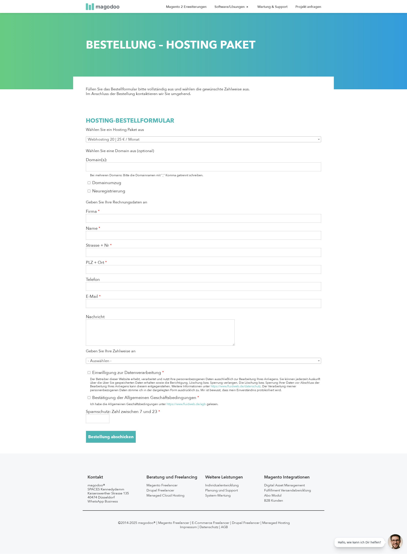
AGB (224, 527)
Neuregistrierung (108, 191)
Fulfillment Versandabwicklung (287, 490)
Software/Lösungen (230, 7)
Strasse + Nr (97, 245)
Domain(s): (96, 159)
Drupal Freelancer (160, 490)
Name (92, 228)
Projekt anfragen (308, 7)
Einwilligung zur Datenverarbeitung (126, 372)
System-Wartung (218, 495)
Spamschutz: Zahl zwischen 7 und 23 (121, 411)
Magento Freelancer (162, 485)
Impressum (188, 527)
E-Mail (92, 296)
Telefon (93, 279)
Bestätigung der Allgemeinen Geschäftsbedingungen (144, 397)
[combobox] (203, 139)
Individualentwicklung (222, 485)
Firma (91, 211)
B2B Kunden (273, 500)
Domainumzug (106, 182)
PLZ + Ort (95, 262)
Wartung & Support (272, 7)
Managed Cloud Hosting (165, 495)
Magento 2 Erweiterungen (186, 7)
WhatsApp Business (103, 501)
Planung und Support (221, 490)
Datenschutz (208, 527)
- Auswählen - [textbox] (100, 361)
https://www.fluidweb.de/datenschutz (236, 386)
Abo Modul (273, 495)
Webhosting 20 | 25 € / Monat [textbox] (113, 139)
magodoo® (147, 522)
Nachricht (95, 316)
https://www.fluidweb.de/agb (186, 404)
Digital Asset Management (284, 485)
